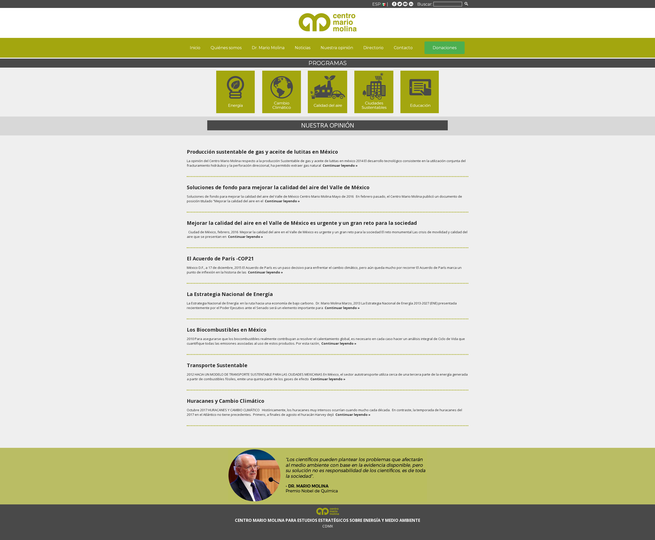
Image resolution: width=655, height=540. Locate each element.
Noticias (302, 47)
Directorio (373, 47)
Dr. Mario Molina (268, 47)
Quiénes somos (226, 47)
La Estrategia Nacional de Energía (230, 294)
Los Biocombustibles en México (226, 329)
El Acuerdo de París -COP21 (220, 258)
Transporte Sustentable (217, 365)
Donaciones (444, 47)
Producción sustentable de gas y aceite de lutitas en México (262, 151)
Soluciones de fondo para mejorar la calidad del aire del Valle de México (278, 187)
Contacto (403, 47)
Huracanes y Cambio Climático (225, 400)
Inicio (195, 47)
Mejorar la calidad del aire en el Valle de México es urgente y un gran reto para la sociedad (302, 222)
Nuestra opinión (337, 47)
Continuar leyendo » (339, 165)
